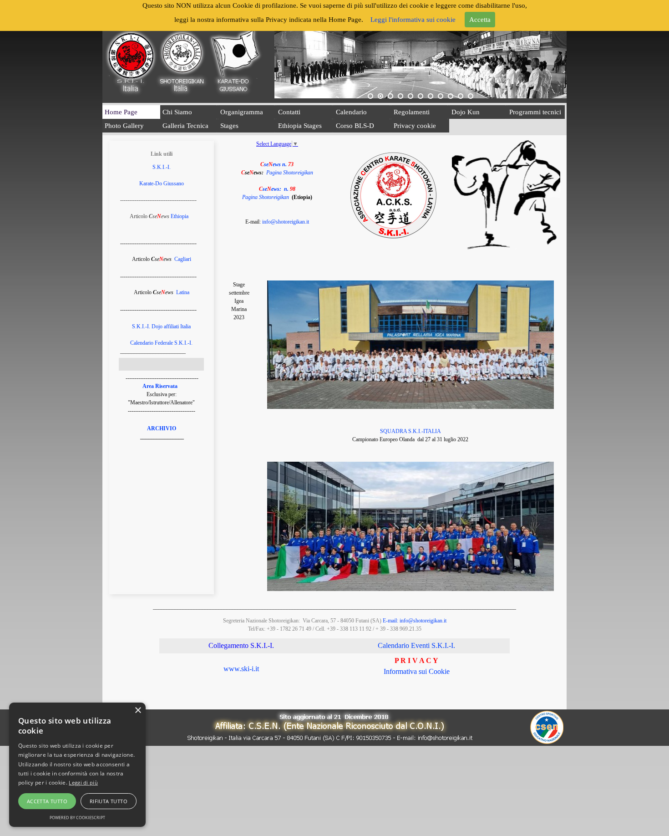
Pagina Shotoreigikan (289, 172)
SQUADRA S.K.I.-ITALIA (410, 431)
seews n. (277, 164)
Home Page (121, 112)
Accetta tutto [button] (47, 801)
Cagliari (182, 259)
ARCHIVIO (161, 428)
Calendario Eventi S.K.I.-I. (416, 645)
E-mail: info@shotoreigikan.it (414, 620)
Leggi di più (83, 782)
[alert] (77, 765)
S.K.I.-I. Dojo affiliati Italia (161, 326)
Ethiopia (179, 216)
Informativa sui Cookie (417, 671)
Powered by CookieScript (77, 818)
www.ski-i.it (241, 669)
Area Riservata (159, 386)
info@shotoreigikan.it (285, 222)
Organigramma (241, 112)
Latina (182, 292)
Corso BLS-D (355, 125)
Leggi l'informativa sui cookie (413, 19)
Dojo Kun (465, 112)
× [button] (137, 710)
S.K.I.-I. (161, 167)
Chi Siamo (177, 112)
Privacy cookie (415, 125)
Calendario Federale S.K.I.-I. (161, 343)
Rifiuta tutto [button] (108, 801)
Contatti (289, 112)
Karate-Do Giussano (161, 183)
